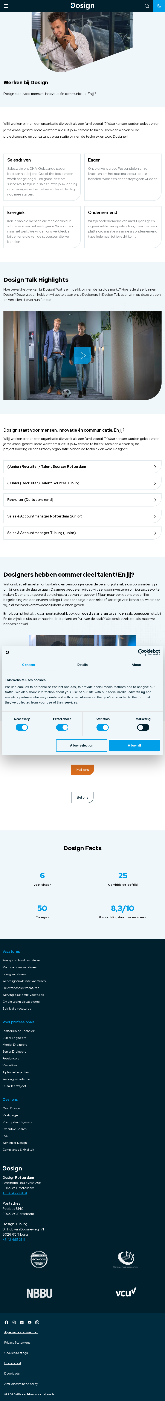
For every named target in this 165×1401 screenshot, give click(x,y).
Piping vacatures (14, 974)
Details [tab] (82, 665)
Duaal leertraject (14, 1086)
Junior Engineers (14, 1038)
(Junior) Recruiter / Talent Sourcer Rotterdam (46, 466)
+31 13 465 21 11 (14, 1239)
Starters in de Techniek (19, 1031)
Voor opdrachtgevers (17, 1122)
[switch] (62, 727)
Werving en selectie (16, 1079)
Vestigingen (11, 1115)
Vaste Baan (10, 1065)
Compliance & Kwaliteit (18, 1150)
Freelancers (11, 1058)
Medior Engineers (15, 1045)
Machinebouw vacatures (20, 967)
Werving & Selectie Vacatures (23, 995)
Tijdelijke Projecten (16, 1072)
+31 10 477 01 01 (15, 1193)
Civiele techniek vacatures (21, 1002)
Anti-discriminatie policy (21, 1384)
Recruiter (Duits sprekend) (30, 499)
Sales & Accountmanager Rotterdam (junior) (44, 516)
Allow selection (81, 745)
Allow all (134, 745)
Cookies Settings (16, 1353)
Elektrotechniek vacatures (21, 988)
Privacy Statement (17, 1342)
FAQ (6, 1136)
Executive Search (15, 1129)
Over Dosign (11, 1108)
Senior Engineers (14, 1051)
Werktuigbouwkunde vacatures (24, 981)
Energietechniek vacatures (21, 960)
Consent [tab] (28, 665)
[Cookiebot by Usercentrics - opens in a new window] (141, 652)
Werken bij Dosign (15, 1143)
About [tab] (136, 665)
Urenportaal (12, 1363)
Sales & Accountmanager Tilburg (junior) (41, 533)
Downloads (12, 1373)
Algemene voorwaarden (21, 1332)
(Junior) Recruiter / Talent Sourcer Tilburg (43, 483)
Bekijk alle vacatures (17, 1008)
